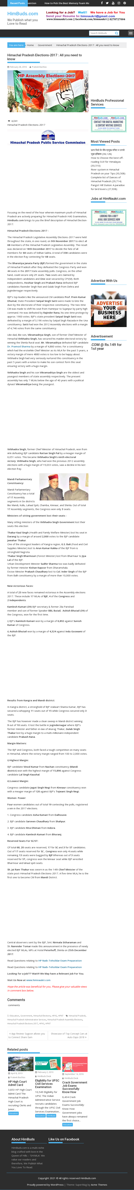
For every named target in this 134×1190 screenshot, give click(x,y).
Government (26, 1015)
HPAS (54, 1015)
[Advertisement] (47, 180)
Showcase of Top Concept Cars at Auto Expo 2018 (69, 1035)
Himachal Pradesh (77, 1015)
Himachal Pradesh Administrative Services (26, 1019)
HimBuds (51, 1115)
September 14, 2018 (74, 1074)
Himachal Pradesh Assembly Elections (64, 1019)
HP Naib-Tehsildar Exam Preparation (60, 967)
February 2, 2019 (45, 1072)
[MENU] (130, 33)
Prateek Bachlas (39, 67)
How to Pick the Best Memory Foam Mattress (47, 3)
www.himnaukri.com (38, 980)
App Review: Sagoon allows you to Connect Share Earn (26, 1035)
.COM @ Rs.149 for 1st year (106, 347)
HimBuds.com (22, 13)
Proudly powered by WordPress (45, 1184)
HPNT (60, 1015)
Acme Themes (99, 1184)
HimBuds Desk (44, 1076)
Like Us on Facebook (64, 1139)
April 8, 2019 (16, 1073)
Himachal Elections (42, 1015)
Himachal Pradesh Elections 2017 (22, 1023)
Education (14, 1015)
